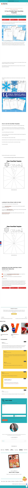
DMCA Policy (21, 481)
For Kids (11, 9)
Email (16, 415)
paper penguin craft (9, 209)
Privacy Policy (17, 481)
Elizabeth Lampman (9, 14)
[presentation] (5, 328)
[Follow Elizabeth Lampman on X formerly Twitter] (13, 314)
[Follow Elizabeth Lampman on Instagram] (14, 314)
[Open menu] (26, 3)
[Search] (25, 441)
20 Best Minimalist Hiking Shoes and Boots (6, 318)
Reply (25, 341)
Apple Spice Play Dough (24, 334)
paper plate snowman (8, 206)
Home (2, 481)
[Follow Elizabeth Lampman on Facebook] (12, 314)
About (4, 481)
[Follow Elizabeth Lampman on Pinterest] (16, 314)
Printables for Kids (15, 9)
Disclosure (9, 481)
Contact (6, 481)
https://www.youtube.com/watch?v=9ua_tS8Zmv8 (11, 383)
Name (3, 415)
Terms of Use (13, 481)
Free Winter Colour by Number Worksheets (21, 318)
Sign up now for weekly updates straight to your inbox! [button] (14, 474)
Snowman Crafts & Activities (6, 212)
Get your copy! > (13, 1)
